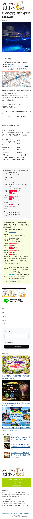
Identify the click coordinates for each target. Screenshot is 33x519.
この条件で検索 (16, 346)
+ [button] (4, 73)
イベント (10, 69)
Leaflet (16, 86)
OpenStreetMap (23, 86)
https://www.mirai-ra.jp (14, 281)
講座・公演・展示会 (23, 67)
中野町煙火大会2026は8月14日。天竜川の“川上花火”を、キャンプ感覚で (20, 447)
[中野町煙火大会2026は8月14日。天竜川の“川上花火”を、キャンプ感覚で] (16, 391)
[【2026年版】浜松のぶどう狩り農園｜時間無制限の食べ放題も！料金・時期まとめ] (16, 365)
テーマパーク (16, 69)
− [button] (4, 76)
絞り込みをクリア (9, 342)
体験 (11, 67)
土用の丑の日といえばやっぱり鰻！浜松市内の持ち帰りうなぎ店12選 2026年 (20, 455)
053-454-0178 (12, 232)
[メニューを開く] (30, 6)
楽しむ (15, 67)
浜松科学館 (11, 64)
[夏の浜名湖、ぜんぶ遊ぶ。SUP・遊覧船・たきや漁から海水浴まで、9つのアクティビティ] (16, 417)
